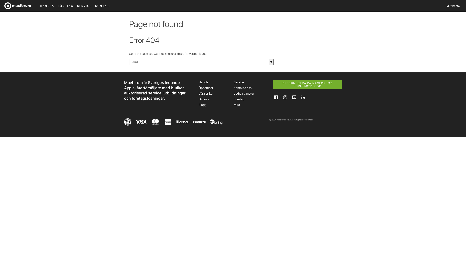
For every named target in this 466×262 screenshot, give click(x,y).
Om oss (204, 99)
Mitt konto (453, 6)
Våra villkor (206, 93)
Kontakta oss (243, 88)
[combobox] (199, 62)
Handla (47, 6)
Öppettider (206, 88)
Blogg (202, 105)
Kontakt (103, 6)
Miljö (237, 105)
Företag (66, 6)
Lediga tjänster (244, 93)
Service (84, 6)
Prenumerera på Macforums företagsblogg (307, 85)
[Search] (271, 62)
